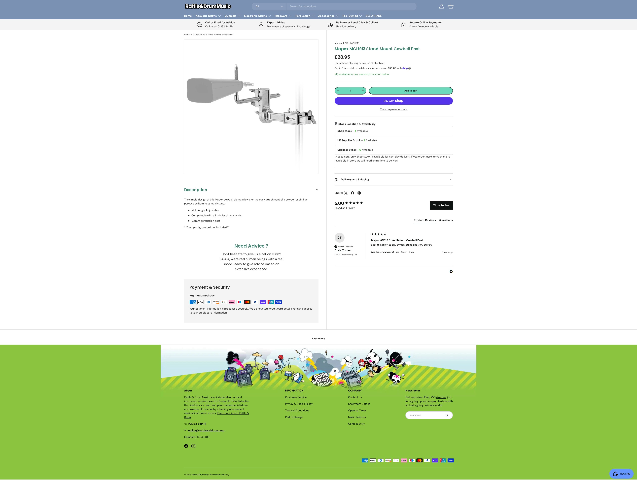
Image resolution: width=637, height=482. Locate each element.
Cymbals (230, 16)
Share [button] (411, 252)
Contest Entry (356, 423)
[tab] (425, 220)
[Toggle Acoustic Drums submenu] (219, 16)
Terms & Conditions (297, 410)
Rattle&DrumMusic (201, 474)
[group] (352, 203)
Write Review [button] (441, 205)
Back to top (318, 338)
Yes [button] (397, 252)
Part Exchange (294, 417)
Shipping (353, 63)
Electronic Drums (255, 16)
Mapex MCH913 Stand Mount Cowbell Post (213, 34)
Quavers (441, 397)
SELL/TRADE (374, 16)
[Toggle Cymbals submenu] (239, 16)
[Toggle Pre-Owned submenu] (360, 16)
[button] (451, 6)
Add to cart (410, 90)
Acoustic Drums (206, 16)
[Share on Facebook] (352, 193)
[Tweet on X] (346, 193)
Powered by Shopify (219, 474)
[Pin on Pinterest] (359, 193)
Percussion (302, 16)
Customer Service (296, 397)
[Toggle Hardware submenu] (290, 16)
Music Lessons (357, 417)
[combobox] (334, 6)
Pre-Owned (350, 16)
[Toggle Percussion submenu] (313, 16)
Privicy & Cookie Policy (299, 404)
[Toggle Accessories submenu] (337, 16)
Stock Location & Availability (357, 124)
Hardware (281, 16)
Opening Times (357, 410)
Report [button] (404, 252)
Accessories (326, 16)
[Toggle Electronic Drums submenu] (270, 16)
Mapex (338, 43)
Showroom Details (359, 404)
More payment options (393, 109)
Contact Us (355, 397)
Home (188, 16)
